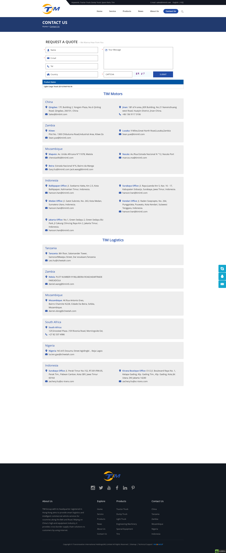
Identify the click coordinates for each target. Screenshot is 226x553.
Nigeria (155, 529)
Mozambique (157, 524)
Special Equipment (124, 529)
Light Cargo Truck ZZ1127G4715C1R (58, 86)
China (154, 509)
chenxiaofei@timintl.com (61, 157)
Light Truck (121, 519)
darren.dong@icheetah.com (62, 311)
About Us (154, 11)
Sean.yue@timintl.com (60, 137)
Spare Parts (106, 2)
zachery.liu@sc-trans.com (61, 381)
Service (112, 11)
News (140, 11)
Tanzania (155, 514)
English (175, 2)
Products (127, 11)
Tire (113, 2)
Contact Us (171, 11)
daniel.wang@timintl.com (61, 284)
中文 (182, 2)
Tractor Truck (85, 2)
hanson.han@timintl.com (61, 192)
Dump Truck (96, 2)
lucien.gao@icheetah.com (61, 354)
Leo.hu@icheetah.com (60, 260)
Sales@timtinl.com (58, 114)
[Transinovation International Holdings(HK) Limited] (113, 476)
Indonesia (156, 534)
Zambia (155, 519)
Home (99, 11)
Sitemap (133, 544)
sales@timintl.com (163, 2)
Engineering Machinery (126, 524)
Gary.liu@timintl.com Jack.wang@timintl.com (71, 169)
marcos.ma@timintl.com (134, 157)
